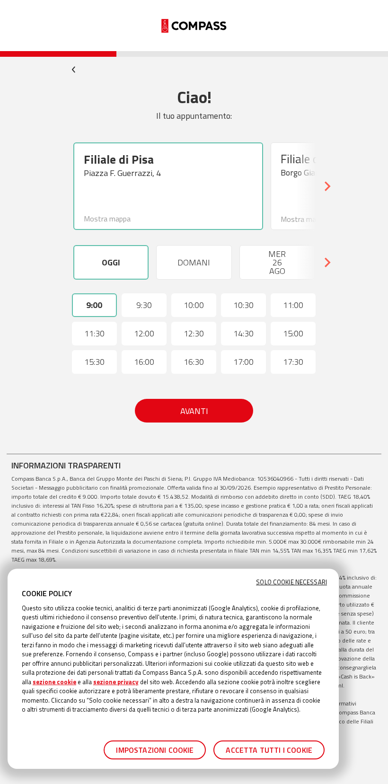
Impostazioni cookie (155, 750)
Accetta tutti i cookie (269, 750)
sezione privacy (116, 682)
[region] (173, 669)
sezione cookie (54, 682)
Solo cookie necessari (291, 582)
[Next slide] (326, 186)
